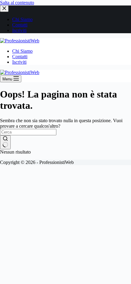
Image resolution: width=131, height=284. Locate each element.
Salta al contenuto (17, 2)
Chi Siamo (22, 51)
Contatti (19, 56)
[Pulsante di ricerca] (5, 142)
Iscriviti (19, 62)
